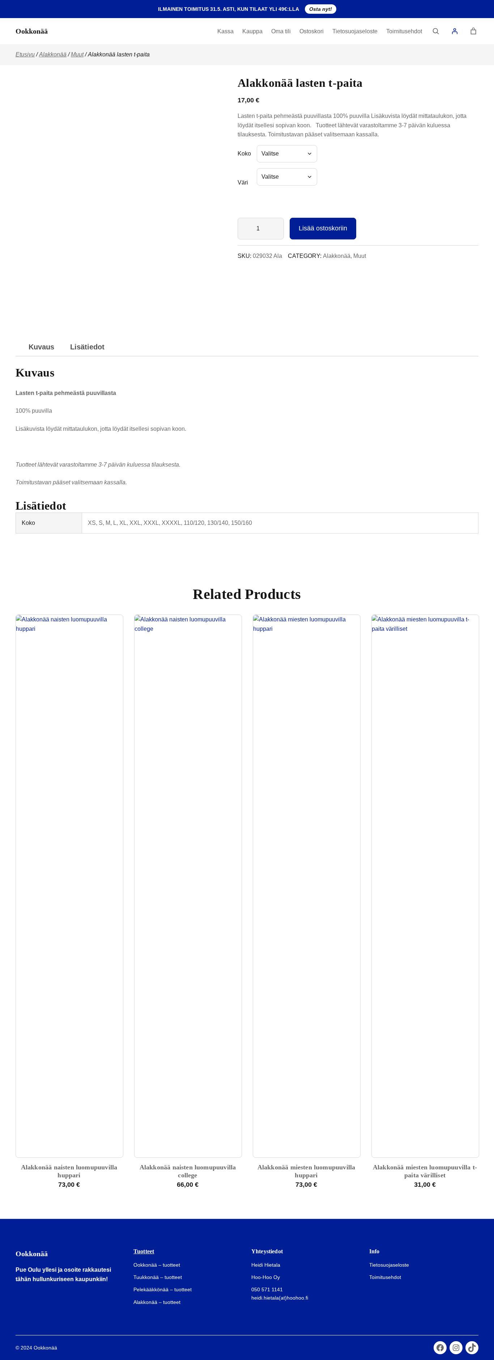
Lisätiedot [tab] (87, 347)
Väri (243, 182)
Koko (244, 153)
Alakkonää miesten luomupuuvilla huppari (306, 1171)
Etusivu (25, 54)
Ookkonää (32, 31)
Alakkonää (53, 54)
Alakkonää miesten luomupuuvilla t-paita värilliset (425, 1171)
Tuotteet (143, 1251)
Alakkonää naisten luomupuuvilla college (188, 1171)
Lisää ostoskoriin (323, 228)
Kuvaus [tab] (41, 347)
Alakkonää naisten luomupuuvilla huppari (69, 1171)
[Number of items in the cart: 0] (473, 31)
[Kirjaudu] (455, 31)
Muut (77, 54)
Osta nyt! (320, 9)
